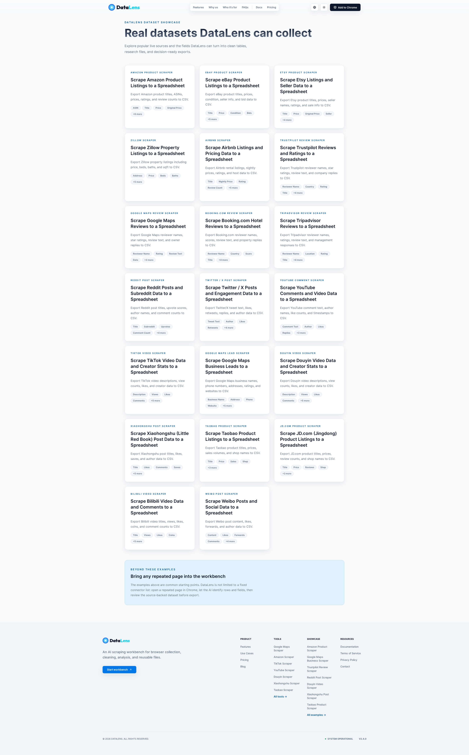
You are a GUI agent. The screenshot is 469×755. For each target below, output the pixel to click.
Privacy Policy (348, 659)
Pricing (271, 7)
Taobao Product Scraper (316, 706)
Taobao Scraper (283, 689)
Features (198, 7)
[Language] (314, 7)
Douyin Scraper (283, 676)
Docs (259, 7)
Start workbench (117, 669)
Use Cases (247, 653)
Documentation (349, 646)
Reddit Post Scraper (319, 677)
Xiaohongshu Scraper (287, 683)
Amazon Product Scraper (317, 648)
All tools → (280, 696)
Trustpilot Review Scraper (317, 669)
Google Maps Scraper (282, 648)
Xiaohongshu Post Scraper (318, 696)
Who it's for (230, 7)
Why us (213, 7)
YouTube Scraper (284, 670)
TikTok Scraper (283, 663)
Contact (345, 666)
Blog (243, 666)
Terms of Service (350, 653)
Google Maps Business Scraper (317, 658)
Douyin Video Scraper (315, 685)
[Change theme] (324, 7)
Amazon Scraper (284, 656)
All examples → (316, 714)
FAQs (245, 7)
